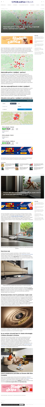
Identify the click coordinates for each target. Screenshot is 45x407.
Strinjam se (21, 404)
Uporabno (2, 8)
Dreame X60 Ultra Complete (27, 254)
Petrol (19, 159)
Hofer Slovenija (5, 158)
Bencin (8, 157)
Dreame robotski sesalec (4, 395)
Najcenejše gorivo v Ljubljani (17, 158)
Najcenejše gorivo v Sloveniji (25, 158)
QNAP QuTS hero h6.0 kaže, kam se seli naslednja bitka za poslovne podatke (39, 41)
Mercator (8, 158)
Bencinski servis (17, 157)
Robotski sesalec (23, 395)
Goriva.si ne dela (24, 157)
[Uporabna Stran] (22, 2)
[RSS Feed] (41, 1)
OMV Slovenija (16, 159)
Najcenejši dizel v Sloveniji (9, 159)
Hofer (27, 157)
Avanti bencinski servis (4, 157)
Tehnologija (3, 174)
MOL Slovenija (11, 158)
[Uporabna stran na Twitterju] (1, 1)
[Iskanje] (43, 1)
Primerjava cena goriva (23, 159)
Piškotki (27, 404)
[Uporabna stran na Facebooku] (3, 1)
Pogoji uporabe (31, 404)
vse (5, 174)
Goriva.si (20, 157)
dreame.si (29, 378)
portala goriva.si (9, 74)
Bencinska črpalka (11, 157)
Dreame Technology (10, 395)
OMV (13, 159)
